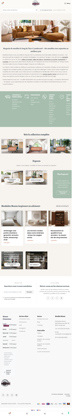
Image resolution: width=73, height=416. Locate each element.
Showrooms (23, 322)
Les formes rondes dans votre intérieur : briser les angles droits (35, 234)
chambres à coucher (50, 59)
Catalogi (39, 325)
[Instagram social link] (57, 298)
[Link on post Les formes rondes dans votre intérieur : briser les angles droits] (36, 218)
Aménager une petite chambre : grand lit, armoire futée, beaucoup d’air (11, 235)
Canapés (40, 336)
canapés (65, 57)
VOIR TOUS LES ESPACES (62, 192)
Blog (38, 322)
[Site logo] (35, 3)
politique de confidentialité (17, 297)
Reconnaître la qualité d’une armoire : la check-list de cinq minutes (59, 234)
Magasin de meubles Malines (43, 344)
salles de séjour (38, 59)
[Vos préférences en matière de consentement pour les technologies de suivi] (68, 413)
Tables (39, 333)
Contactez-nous (24, 319)
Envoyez (29, 292)
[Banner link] (36, 31)
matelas (5, 62)
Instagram (22, 328)
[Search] (36, 10)
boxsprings (61, 59)
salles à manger (27, 59)
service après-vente (49, 74)
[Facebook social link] (48, 298)
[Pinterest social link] (61, 298)
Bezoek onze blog (61, 206)
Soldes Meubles (42, 349)
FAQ (20, 325)
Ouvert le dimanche (43, 352)
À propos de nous (42, 319)
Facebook (22, 331)
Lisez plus (7, 243)
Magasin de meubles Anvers (43, 340)
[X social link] (52, 298)
